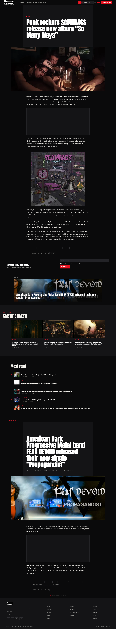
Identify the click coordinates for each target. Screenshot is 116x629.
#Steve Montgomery (54, 584)
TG (45, 253)
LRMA (44, 2)
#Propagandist (78, 581)
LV (96, 2)
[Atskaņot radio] (79, 2)
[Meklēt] (75, 2)
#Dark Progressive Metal (38, 581)
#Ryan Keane (35, 584)
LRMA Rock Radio (37, 2)
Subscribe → (65, 267)
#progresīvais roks (69, 581)
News (29, 16)
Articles (22, 2)
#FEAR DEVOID (49, 581)
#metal (55, 581)
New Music (29, 2)
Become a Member (107, 2)
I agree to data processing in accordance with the (73, 263)
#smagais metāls (43, 584)
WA (41, 253)
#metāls (60, 581)
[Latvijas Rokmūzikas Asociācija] (10, 2)
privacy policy (83, 263)
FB (38, 253)
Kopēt (52, 253)
